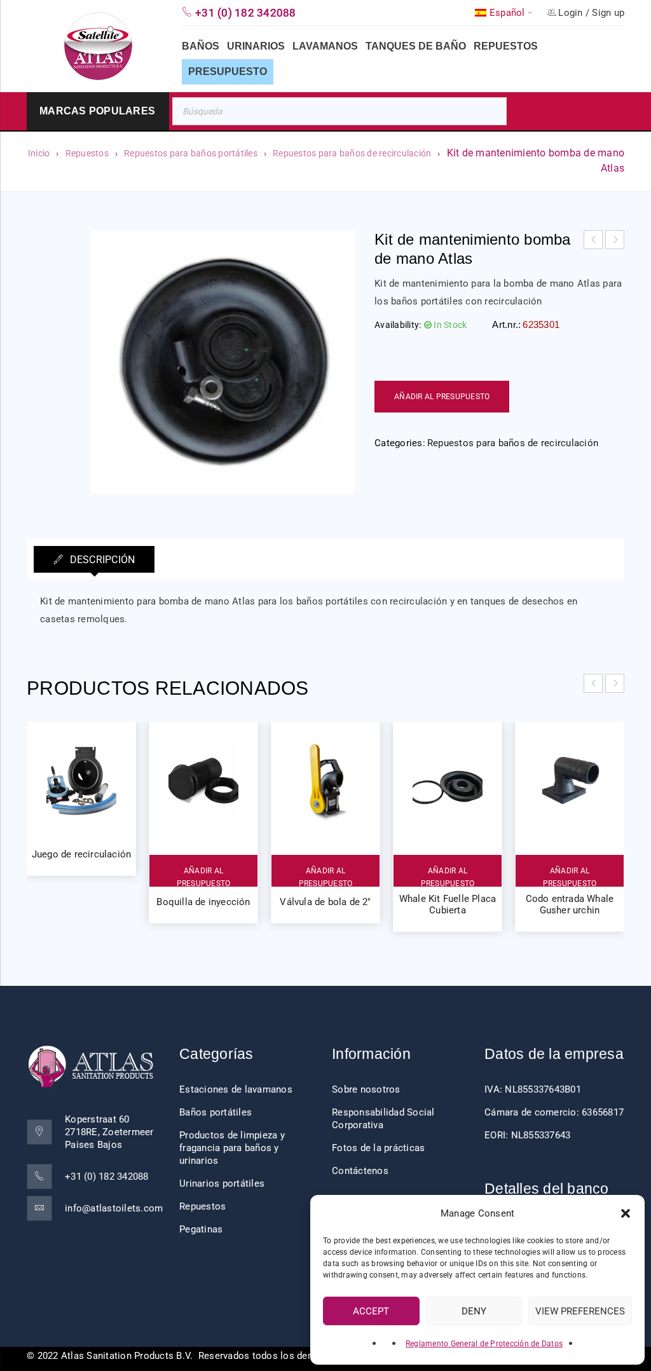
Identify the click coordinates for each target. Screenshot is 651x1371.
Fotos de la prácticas (378, 1148)
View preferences (580, 1311)
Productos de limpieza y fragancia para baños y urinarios (232, 1147)
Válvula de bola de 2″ (325, 902)
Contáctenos (360, 1171)
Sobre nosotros (366, 1089)
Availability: (397, 325)
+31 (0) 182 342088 (107, 1176)
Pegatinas (201, 1229)
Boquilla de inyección (203, 902)
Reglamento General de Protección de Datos (484, 1343)
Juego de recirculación (81, 854)
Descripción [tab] (101, 560)
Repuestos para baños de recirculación (352, 153)
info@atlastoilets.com (114, 1208)
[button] (625, 1213)
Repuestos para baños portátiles (190, 153)
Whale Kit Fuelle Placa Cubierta (447, 904)
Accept (371, 1311)
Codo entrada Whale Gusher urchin (570, 904)
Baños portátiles (215, 1112)
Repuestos (87, 153)
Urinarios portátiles (221, 1183)
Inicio (39, 153)
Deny (474, 1311)
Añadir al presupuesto (442, 396)
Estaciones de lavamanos (235, 1089)
